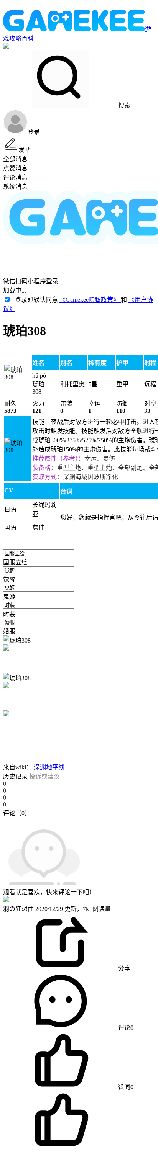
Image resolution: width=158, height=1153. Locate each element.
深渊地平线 (48, 767)
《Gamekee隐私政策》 (90, 299)
